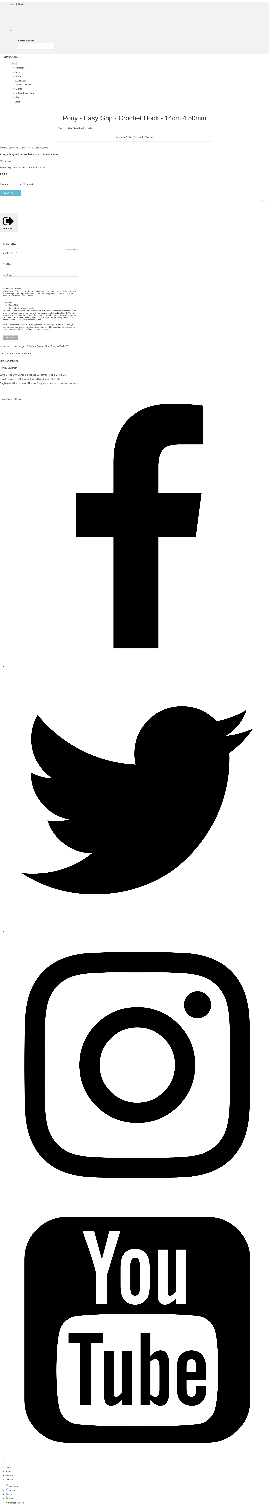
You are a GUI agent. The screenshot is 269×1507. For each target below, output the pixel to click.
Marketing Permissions (13, 288)
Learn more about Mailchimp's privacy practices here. (26, 329)
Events (18, 89)
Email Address (10, 253)
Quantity (4, 184)
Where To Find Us (23, 84)
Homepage (20, 68)
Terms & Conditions (9, 361)
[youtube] (137, 1461)
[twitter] (137, 931)
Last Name (7, 275)
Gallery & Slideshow (24, 93)
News (18, 76)
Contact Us (20, 80)
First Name (8, 264)
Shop (17, 72)
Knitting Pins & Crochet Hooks (79, 128)
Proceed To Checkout (143, 137)
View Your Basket (124, 137)
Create (18, 399)
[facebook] (137, 666)
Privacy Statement (8, 368)
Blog (17, 97)
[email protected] (59, 313)
